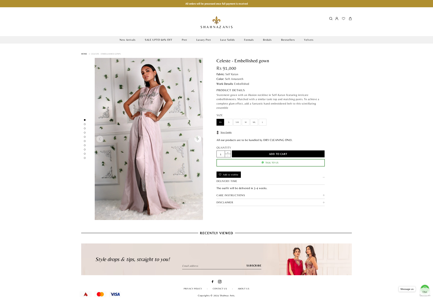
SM (237, 122)
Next (198, 139)
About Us (243, 288)
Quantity (223, 147)
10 (85, 158)
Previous (99, 139)
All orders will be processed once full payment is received (216, 3)
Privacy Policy (193, 288)
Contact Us (220, 288)
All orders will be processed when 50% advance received (216, 45)
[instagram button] (219, 282)
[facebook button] (212, 282)
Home (84, 54)
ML (254, 122)
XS (220, 122)
